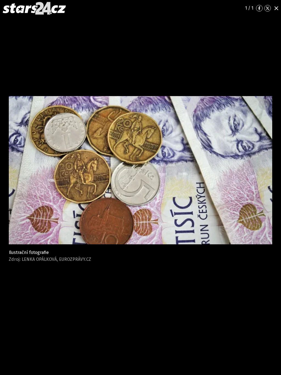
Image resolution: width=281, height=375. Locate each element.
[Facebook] (259, 8)
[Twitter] (267, 8)
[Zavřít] (276, 8)
